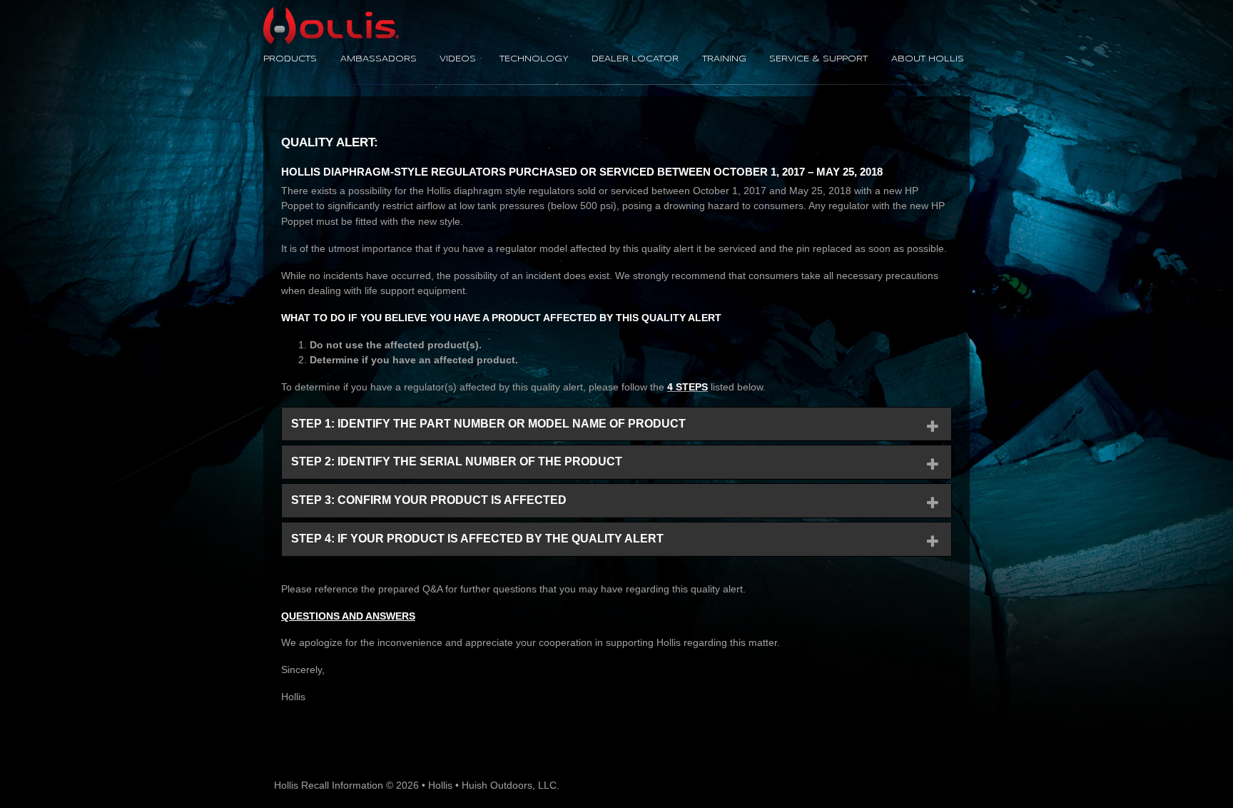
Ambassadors (378, 59)
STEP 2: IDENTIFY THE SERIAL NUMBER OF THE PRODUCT (456, 461)
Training (724, 59)
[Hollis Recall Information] (331, 14)
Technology (534, 59)
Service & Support (818, 59)
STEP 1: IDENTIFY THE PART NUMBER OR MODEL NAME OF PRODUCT (488, 424)
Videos (458, 59)
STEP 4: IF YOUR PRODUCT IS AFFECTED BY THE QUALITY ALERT (477, 538)
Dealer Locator (635, 59)
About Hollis (927, 59)
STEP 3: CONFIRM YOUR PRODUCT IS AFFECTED (429, 500)
